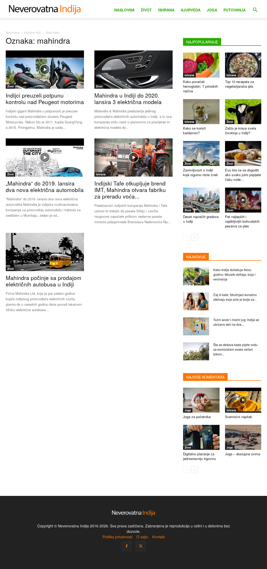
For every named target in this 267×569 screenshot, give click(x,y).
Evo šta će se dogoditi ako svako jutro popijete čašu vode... (243, 175)
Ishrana (166, 9)
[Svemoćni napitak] (243, 400)
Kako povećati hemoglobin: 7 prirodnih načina (200, 86)
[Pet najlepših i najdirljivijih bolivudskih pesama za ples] (243, 200)
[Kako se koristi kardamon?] (201, 111)
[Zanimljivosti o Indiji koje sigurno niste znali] (201, 153)
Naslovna (124, 9)
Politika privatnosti (117, 536)
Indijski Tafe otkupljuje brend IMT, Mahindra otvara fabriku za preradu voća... (130, 189)
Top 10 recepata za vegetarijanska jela (239, 84)
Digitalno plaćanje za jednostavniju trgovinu (199, 456)
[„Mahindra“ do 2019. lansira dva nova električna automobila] (45, 157)
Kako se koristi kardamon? (194, 130)
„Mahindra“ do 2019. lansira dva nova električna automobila (45, 186)
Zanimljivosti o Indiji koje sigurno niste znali (200, 172)
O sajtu (142, 536)
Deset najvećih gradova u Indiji (201, 219)
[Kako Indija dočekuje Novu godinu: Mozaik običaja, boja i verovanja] (196, 276)
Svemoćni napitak (238, 416)
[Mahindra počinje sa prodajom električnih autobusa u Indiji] (45, 252)
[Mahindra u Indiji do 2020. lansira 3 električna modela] (133, 69)
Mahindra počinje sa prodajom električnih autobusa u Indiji (43, 281)
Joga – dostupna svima (242, 453)
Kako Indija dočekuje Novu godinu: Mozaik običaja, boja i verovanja (234, 274)
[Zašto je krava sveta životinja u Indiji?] (243, 111)
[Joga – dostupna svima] (243, 437)
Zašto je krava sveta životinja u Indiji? (240, 130)
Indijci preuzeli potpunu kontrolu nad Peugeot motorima (45, 98)
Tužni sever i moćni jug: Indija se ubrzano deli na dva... (236, 322)
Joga (212, 9)
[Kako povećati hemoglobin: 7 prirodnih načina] (201, 65)
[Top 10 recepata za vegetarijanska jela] (243, 65)
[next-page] (194, 237)
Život (146, 9)
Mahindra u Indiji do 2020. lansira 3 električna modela (128, 98)
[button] (255, 10)
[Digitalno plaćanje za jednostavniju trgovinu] (201, 437)
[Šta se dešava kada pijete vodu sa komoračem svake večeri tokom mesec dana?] (196, 351)
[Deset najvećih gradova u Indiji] (201, 200)
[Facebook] (126, 546)
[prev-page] (186, 237)
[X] (140, 546)
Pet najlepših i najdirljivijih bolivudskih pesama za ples (242, 221)
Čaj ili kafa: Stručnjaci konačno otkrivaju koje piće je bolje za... (235, 297)
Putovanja (234, 9)
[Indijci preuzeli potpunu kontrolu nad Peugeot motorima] (45, 69)
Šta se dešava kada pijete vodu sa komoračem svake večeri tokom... (235, 349)
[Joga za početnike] (201, 400)
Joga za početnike (197, 416)
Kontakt (158, 536)
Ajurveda (191, 9)
